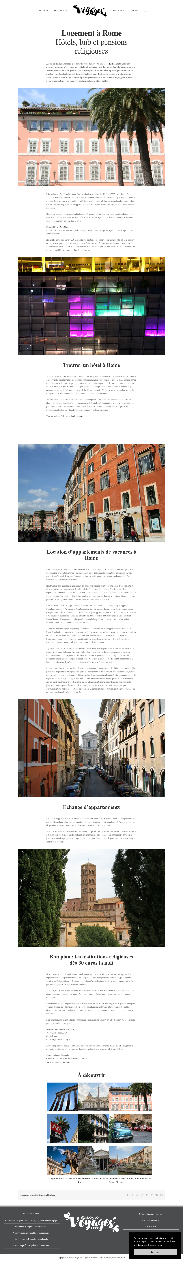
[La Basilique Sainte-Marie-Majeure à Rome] (99, 1097)
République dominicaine (151, 1214)
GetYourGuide (63, 226)
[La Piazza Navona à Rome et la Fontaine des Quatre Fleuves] (130, 1160)
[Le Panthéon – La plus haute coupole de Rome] (99, 1160)
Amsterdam (151, 1226)
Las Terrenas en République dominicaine (32, 1232)
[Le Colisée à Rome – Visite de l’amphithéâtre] (99, 1128)
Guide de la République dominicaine (31, 1226)
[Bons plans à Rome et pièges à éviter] (68, 1128)
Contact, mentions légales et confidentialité (112, 1257)
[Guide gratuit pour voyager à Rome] (130, 1128)
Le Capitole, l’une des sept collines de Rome (68, 1178)
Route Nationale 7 (151, 1220)
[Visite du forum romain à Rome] (68, 1097)
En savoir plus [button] (155, 1245)
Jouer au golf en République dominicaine (32, 1245)
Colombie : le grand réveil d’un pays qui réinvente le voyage (32, 1220)
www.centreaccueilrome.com (58, 1061)
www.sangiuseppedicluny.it (58, 1039)
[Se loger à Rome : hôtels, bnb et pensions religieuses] (130, 1097)
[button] (136, 10)
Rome (111, 63)
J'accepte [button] (155, 1252)
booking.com (76, 416)
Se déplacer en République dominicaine (32, 1239)
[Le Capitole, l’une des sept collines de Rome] (68, 1160)
